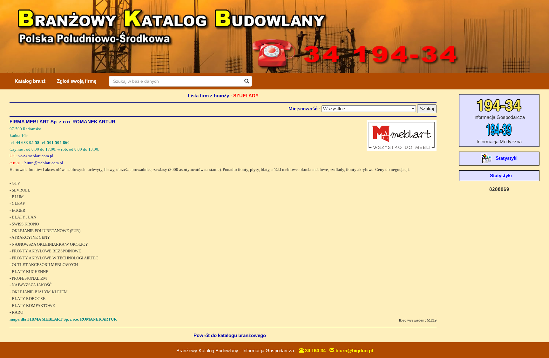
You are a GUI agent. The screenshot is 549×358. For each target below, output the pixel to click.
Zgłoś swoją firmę (76, 81)
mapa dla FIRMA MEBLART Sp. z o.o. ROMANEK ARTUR (63, 319)
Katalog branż (30, 81)
